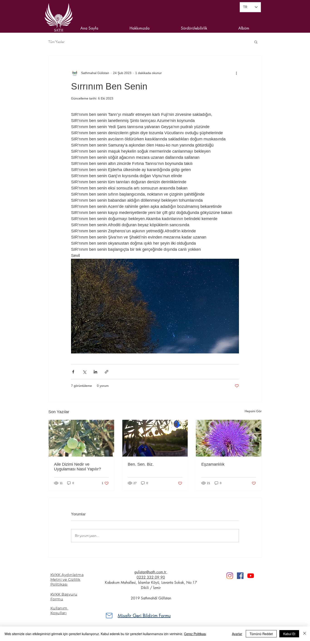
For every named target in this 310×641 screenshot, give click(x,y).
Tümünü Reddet (261, 633)
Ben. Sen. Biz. (141, 464)
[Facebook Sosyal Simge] (240, 575)
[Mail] (109, 615)
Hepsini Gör (253, 411)
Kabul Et (289, 633)
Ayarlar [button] (237, 633)
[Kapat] (304, 633)
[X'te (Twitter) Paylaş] (84, 372)
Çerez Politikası (195, 633)
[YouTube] (250, 575)
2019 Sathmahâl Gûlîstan (151, 598)
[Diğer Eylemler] (236, 73)
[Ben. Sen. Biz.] (155, 438)
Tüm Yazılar (56, 41)
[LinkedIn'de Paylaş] (95, 372)
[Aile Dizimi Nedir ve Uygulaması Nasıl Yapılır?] (81, 438)
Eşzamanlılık (212, 464)
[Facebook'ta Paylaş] (73, 372)
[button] (256, 42)
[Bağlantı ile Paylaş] (106, 372)
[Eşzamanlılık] (228, 438)
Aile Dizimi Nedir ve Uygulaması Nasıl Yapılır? (77, 466)
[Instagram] (229, 575)
